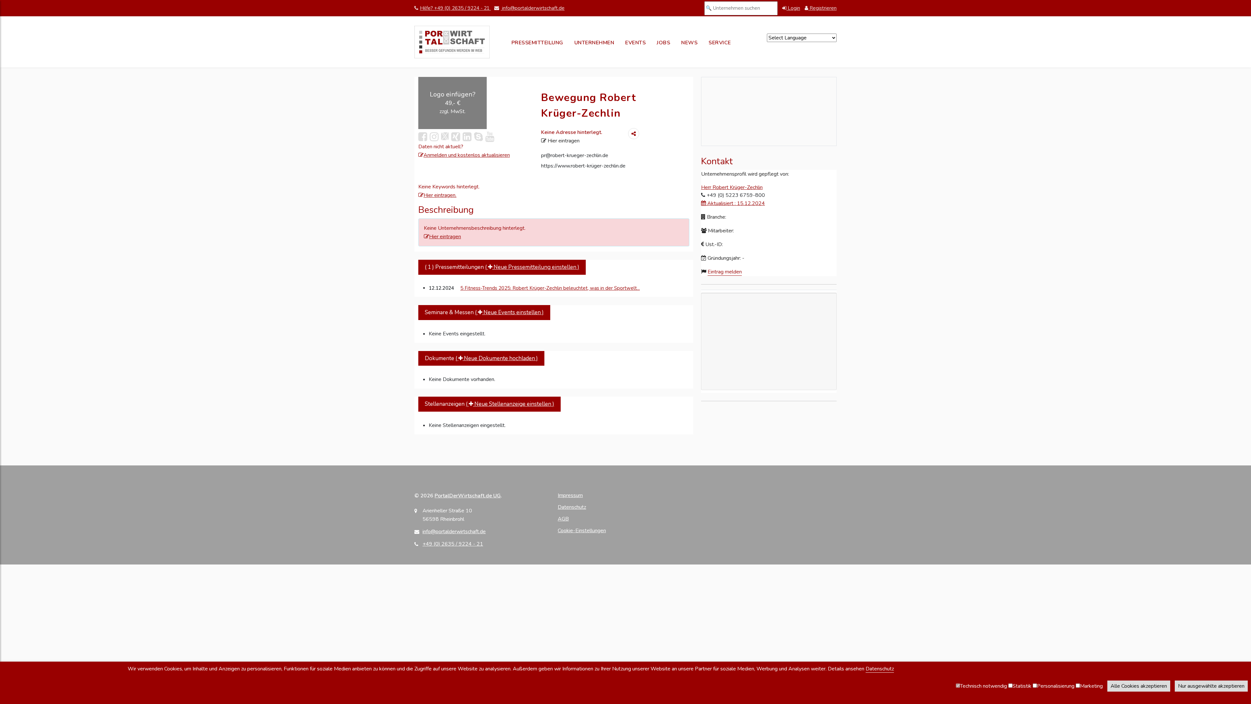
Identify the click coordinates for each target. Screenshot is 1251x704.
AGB (563, 518)
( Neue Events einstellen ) (509, 312)
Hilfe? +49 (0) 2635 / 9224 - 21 (455, 8)
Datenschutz (572, 507)
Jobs (663, 42)
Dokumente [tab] (481, 358)
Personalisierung (1055, 686)
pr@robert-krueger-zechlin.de (574, 155)
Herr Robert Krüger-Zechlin (732, 187)
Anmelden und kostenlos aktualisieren (467, 155)
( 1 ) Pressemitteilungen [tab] (502, 267)
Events (635, 42)
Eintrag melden (725, 271)
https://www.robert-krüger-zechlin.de (583, 165)
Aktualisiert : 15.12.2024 (735, 203)
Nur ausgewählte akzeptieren (1211, 686)
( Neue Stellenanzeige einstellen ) (510, 404)
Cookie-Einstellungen (582, 530)
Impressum (570, 495)
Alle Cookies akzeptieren (1139, 686)
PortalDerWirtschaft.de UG (468, 495)
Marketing (1091, 686)
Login (793, 8)
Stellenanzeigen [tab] (489, 404)
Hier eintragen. (440, 195)
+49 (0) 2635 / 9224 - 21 (453, 544)
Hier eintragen (563, 140)
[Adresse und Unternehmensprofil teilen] (633, 133)
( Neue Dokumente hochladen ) (496, 358)
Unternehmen (594, 42)
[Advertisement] (769, 379)
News (689, 42)
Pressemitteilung (537, 42)
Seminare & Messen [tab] (484, 312)
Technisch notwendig (983, 686)
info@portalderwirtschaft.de (533, 8)
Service (720, 42)
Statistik (1022, 686)
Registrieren (822, 8)
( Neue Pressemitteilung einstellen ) (532, 267)
